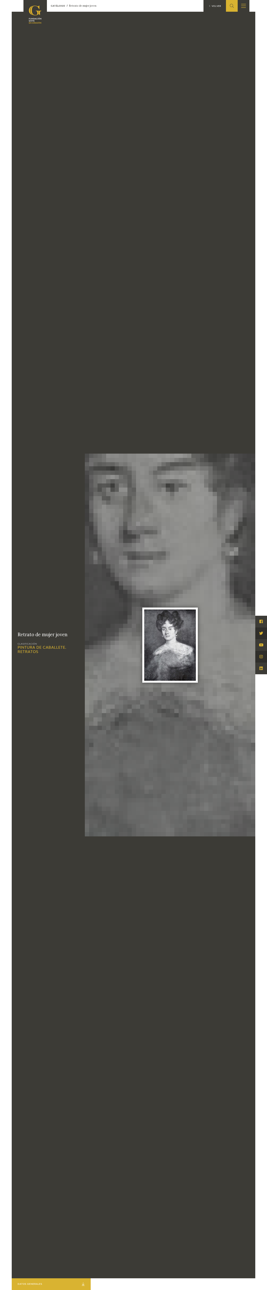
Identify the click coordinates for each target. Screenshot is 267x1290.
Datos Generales (30, 1284)
